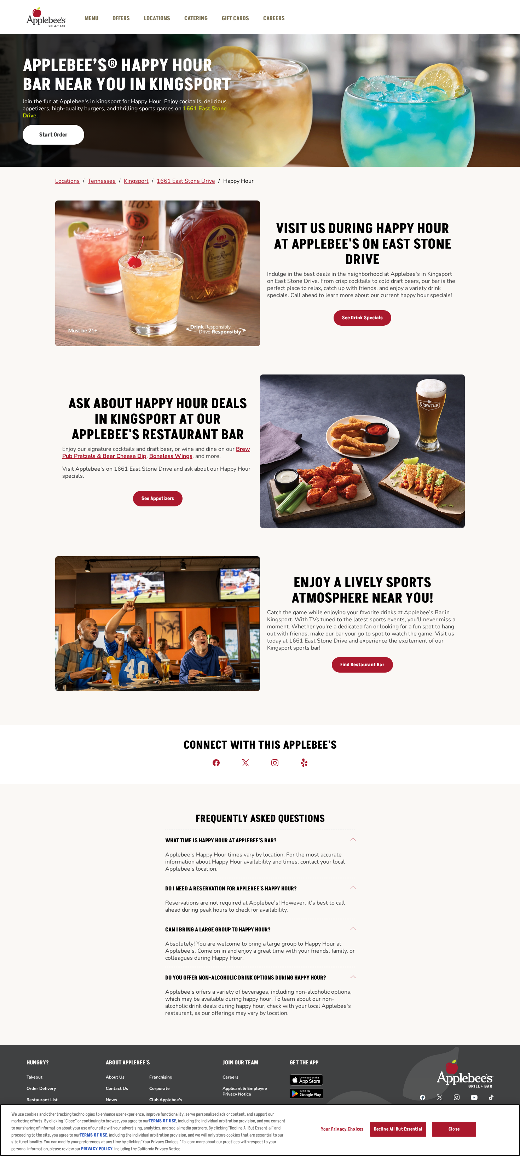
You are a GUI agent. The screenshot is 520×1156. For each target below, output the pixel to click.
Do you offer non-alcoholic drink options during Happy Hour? (245, 978)
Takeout (34, 1077)
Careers (230, 1077)
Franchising (160, 1077)
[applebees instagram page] (456, 1097)
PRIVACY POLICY (96, 1148)
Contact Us (117, 1088)
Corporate (159, 1088)
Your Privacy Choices (342, 1129)
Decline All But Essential (398, 1129)
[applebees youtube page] (474, 1097)
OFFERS (121, 18)
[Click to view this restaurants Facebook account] (216, 762)
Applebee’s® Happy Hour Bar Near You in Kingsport (127, 75)
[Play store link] (306, 1093)
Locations (67, 181)
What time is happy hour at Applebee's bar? (221, 840)
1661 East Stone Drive (186, 181)
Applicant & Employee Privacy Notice (245, 1091)
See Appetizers (157, 498)
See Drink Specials (362, 317)
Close (454, 1129)
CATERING (196, 18)
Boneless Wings (170, 456)
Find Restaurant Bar (362, 664)
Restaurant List (42, 1100)
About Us (115, 1077)
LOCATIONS (157, 18)
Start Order (53, 135)
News (111, 1100)
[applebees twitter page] (439, 1097)
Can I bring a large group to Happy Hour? (218, 930)
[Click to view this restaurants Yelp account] (304, 762)
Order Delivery (41, 1088)
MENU (91, 18)
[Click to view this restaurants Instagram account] (274, 762)
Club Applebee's (165, 1100)
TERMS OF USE (162, 1121)
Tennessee (102, 181)
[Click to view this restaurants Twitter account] (245, 762)
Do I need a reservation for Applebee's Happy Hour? (231, 889)
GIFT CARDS (235, 18)
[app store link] (306, 1080)
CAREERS (274, 18)
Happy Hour (238, 181)
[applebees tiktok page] (488, 1097)
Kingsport (136, 181)
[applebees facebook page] (422, 1097)
